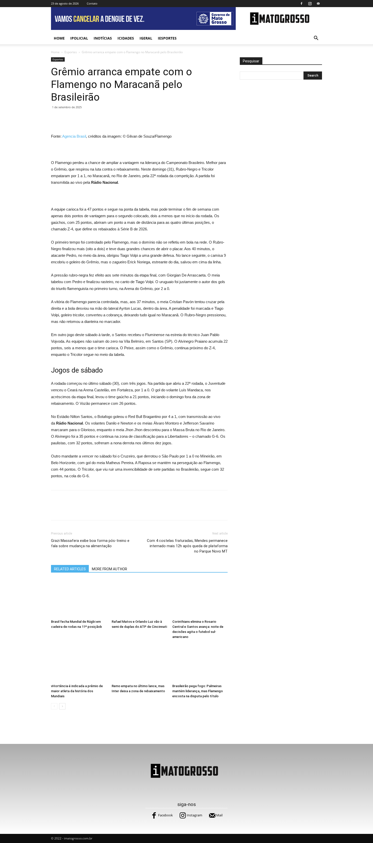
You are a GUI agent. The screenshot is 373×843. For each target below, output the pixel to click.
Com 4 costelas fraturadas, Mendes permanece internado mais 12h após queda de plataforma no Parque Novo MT (187, 546)
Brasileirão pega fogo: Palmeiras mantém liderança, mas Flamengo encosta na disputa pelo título (197, 691)
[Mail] (318, 3)
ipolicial (79, 38)
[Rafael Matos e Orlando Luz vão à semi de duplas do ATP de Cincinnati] (139, 598)
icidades (125, 38)
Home (59, 38)
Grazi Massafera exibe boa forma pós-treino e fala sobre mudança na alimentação (90, 543)
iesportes (167, 38)
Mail (219, 815)
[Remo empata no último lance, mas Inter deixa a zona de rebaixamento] (139, 663)
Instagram (194, 815)
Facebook (165, 815)
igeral (146, 38)
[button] (316, 38)
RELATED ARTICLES (70, 569)
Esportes (70, 52)
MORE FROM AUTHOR (109, 569)
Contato (92, 3)
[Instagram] (310, 3)
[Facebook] (301, 3)
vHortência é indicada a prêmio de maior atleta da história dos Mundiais (77, 691)
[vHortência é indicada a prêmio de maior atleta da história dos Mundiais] (78, 663)
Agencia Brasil (74, 136)
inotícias (103, 38)
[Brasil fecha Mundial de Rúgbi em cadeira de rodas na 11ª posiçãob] (78, 598)
